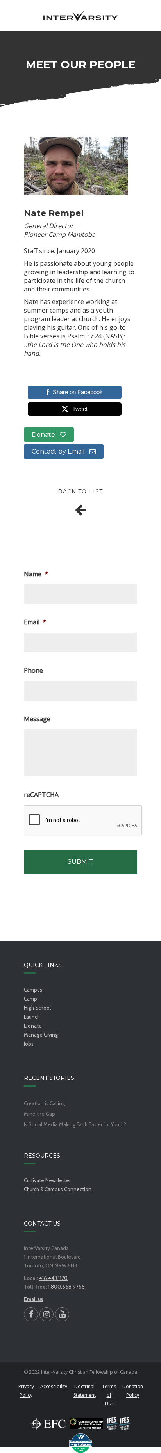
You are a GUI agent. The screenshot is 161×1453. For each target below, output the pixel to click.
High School (37, 1007)
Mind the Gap (39, 1114)
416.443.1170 (53, 1278)
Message (37, 719)
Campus (33, 990)
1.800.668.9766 (66, 1286)
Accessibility (53, 1386)
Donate (46, 434)
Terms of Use (109, 1395)
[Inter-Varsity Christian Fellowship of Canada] (80, 15)
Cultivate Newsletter (47, 1180)
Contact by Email (60, 451)
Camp (30, 998)
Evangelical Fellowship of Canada (48, 1423)
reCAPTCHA (41, 795)
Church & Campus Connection (57, 1189)
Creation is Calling (44, 1103)
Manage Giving (41, 1034)
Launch (32, 1016)
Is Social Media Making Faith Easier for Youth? (75, 1124)
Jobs (29, 1043)
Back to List (80, 491)
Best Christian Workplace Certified (80, 1443)
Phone (33, 671)
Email (35, 622)
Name (36, 574)
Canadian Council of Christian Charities (86, 1423)
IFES (118, 1423)
